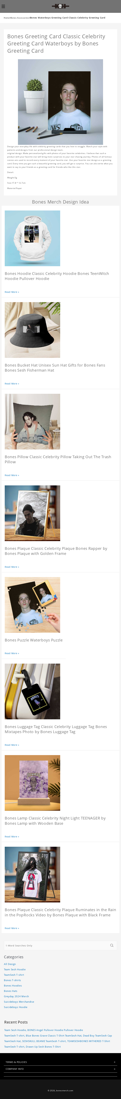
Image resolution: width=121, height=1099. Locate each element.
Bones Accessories (20, 17)
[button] (5, 6)
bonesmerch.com (64, 1090)
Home (7, 17)
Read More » (12, 291)
